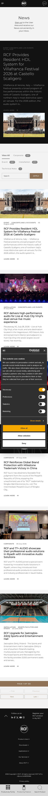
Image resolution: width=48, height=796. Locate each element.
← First (12, 691)
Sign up (18, 22)
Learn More (9, 110)
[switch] (42, 397)
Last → (36, 697)
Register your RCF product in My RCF (38, 715)
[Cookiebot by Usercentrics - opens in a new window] (29, 350)
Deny (24, 443)
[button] (24, 684)
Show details (35, 421)
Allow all (24, 428)
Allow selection (24, 436)
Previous (35, 691)
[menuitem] (24, 781)
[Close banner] (44, 350)
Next (12, 697)
